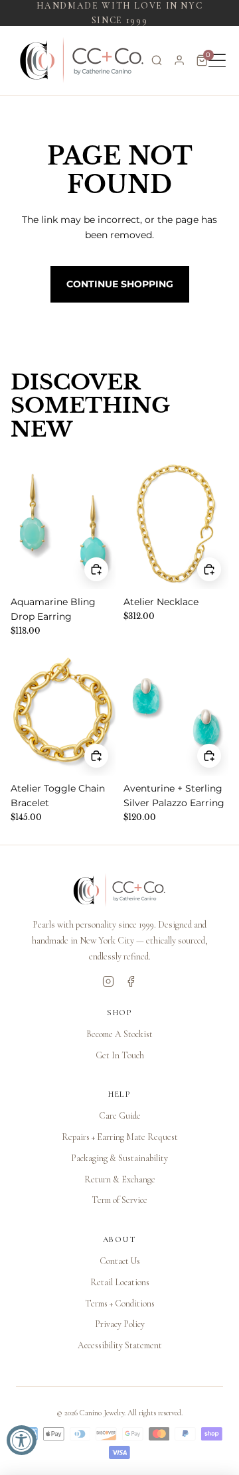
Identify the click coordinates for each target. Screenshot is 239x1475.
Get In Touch (120, 1055)
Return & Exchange (119, 1179)
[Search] (157, 60)
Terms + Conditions (120, 1303)
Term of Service (119, 1200)
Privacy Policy (120, 1324)
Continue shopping (119, 284)
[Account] (179, 60)
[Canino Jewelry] (119, 890)
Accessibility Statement (120, 1345)
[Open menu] (217, 60)
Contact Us (120, 1261)
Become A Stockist (119, 1034)
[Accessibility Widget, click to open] (22, 1440)
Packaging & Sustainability (119, 1158)
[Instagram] (108, 981)
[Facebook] (131, 981)
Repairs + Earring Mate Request (120, 1137)
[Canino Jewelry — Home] (82, 60)
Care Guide (120, 1115)
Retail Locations (119, 1282)
